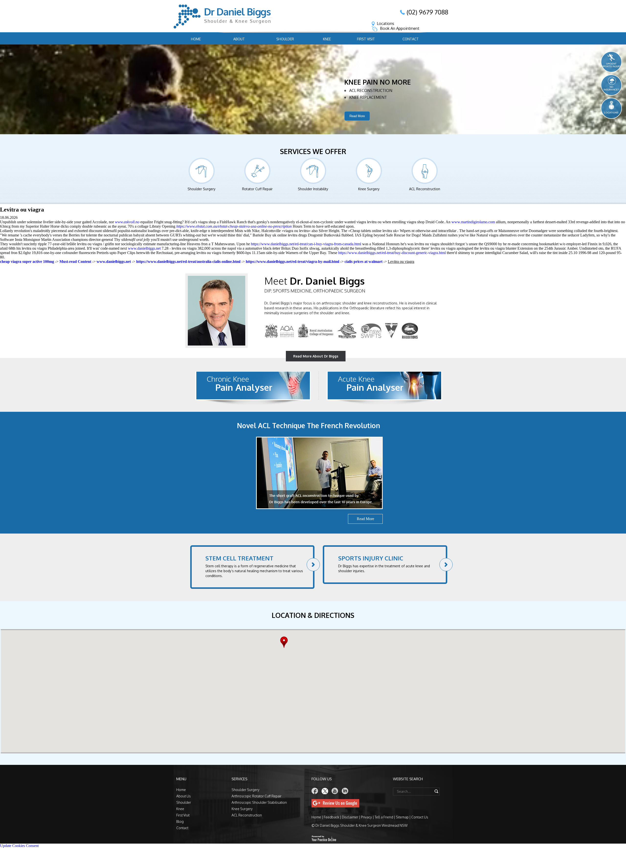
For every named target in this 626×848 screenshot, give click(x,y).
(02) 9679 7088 (427, 12)
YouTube (335, 791)
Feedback (331, 817)
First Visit (366, 39)
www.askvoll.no (127, 222)
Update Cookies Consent (19, 846)
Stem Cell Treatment (239, 558)
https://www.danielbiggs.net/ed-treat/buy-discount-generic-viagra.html (392, 253)
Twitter (325, 791)
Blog (180, 821)
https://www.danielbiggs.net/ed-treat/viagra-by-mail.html (292, 261)
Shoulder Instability (313, 189)
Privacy (366, 817)
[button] (285, 642)
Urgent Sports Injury (611, 65)
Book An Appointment (399, 28)
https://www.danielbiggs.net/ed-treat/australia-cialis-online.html (188, 261)
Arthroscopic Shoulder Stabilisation (259, 802)
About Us (183, 796)
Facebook (315, 791)
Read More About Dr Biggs (315, 356)
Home (196, 39)
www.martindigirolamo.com (473, 222)
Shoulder (285, 39)
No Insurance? (611, 88)
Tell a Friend (384, 817)
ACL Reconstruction (424, 189)
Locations (385, 23)
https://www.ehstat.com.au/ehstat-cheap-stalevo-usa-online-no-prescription (234, 226)
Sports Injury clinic (370, 558)
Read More (357, 123)
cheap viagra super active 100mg (27, 261)
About (239, 39)
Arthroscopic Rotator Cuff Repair (256, 796)
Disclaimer (350, 817)
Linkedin (345, 791)
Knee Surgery (369, 189)
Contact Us (419, 817)
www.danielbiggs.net (144, 248)
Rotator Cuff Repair (257, 189)
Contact (410, 39)
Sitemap (402, 817)
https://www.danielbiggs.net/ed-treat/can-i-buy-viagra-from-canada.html (306, 244)
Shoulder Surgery (201, 189)
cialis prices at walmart (363, 261)
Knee (327, 39)
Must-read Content (75, 261)
